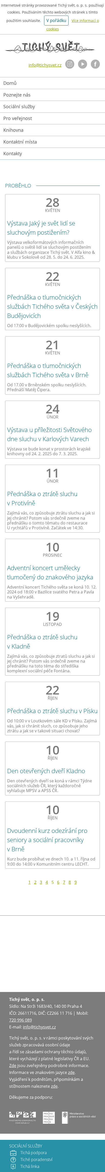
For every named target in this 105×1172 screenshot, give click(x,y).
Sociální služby (19, 106)
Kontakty (12, 153)
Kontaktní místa (20, 142)
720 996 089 (20, 1020)
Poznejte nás (17, 95)
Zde (12, 1065)
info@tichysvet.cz (45, 65)
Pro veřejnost (17, 118)
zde (71, 1072)
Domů (10, 83)
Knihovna (13, 130)
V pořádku (56, 20)
